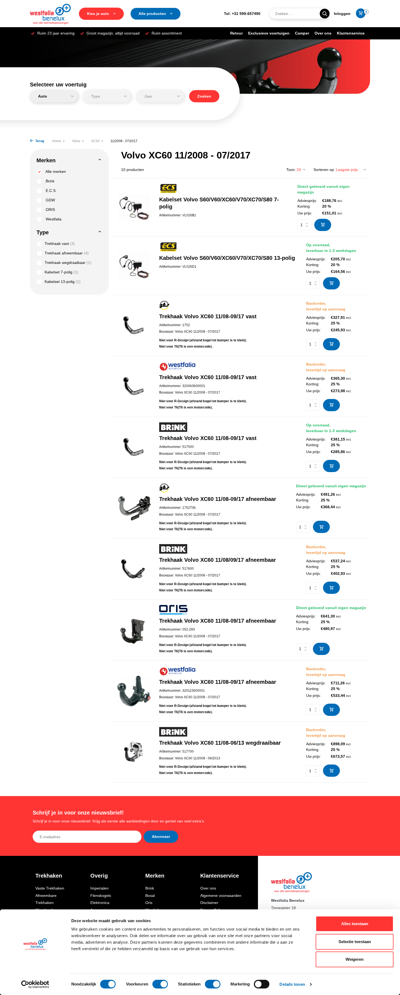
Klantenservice (351, 33)
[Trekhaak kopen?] (50, 13)
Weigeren (355, 959)
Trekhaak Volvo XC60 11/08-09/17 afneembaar (217, 499)
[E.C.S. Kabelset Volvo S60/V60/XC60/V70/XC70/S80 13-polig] (134, 266)
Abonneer (161, 836)
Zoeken (204, 96)
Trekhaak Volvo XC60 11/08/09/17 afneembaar (217, 560)
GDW (50, 200)
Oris (148, 902)
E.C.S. (51, 190)
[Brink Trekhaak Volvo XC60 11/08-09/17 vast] (134, 447)
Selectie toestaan (355, 941)
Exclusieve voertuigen (269, 33)
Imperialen (99, 888)
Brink (49, 181)
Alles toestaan (354, 923)
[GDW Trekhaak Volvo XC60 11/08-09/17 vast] (134, 325)
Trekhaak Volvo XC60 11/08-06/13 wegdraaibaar (220, 743)
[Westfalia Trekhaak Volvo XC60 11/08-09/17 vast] (134, 386)
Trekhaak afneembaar (67, 253)
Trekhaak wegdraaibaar (68, 262)
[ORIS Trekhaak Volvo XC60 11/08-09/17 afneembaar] (134, 630)
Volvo (76, 141)
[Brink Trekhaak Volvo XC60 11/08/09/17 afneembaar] (134, 569)
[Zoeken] (324, 13)
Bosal (150, 895)
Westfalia (53, 219)
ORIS (50, 209)
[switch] (160, 984)
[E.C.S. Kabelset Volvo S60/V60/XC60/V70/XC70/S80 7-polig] (134, 207)
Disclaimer (209, 902)
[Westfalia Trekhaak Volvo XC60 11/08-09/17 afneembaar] (134, 691)
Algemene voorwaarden (220, 895)
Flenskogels (100, 895)
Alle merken (55, 171)
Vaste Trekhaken (49, 888)
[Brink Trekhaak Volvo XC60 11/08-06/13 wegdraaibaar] (134, 752)
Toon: (291, 169)
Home (56, 141)
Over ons (323, 33)
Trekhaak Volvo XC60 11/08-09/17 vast (208, 316)
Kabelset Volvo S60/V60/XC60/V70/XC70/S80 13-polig (227, 258)
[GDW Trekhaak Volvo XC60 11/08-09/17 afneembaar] (134, 508)
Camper (302, 33)
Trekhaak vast (60, 243)
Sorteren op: (324, 169)
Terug (39, 141)
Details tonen (292, 984)
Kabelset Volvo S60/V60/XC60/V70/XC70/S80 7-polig (219, 203)
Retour (236, 33)
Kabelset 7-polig (61, 272)
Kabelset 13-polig (63, 281)
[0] (359, 13)
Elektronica (99, 902)
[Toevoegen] (322, 225)
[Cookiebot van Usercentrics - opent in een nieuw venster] (35, 984)
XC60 (95, 141)
